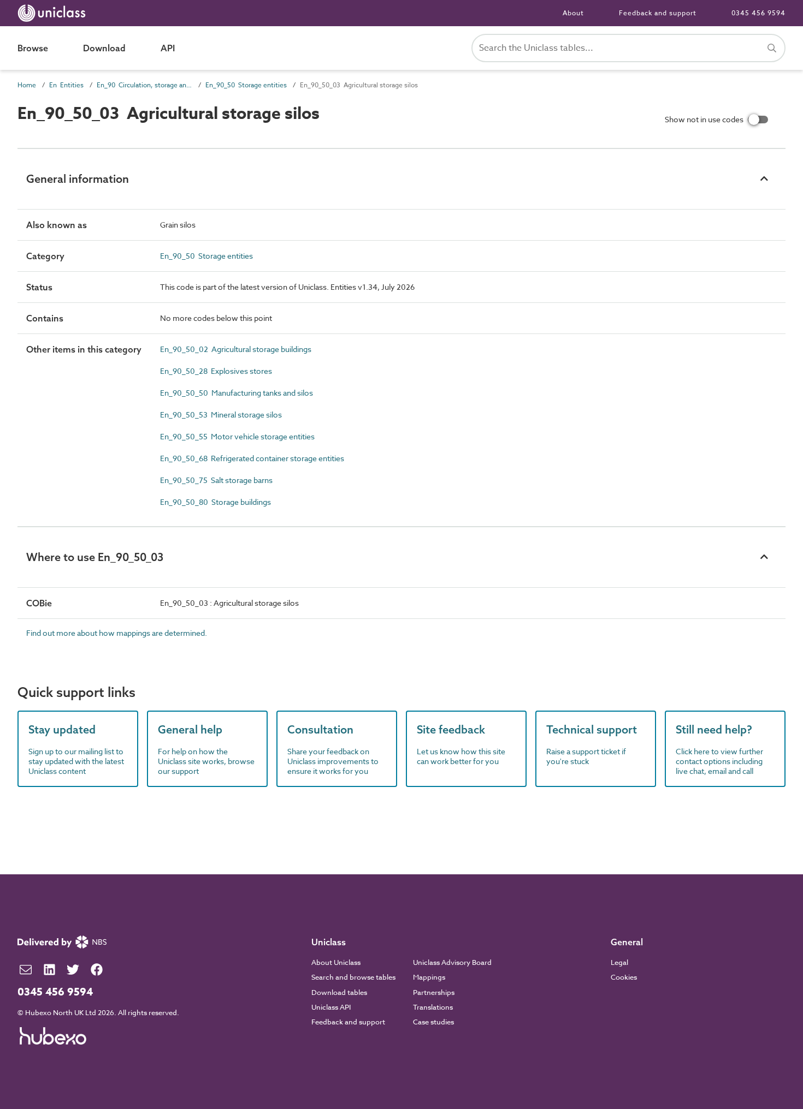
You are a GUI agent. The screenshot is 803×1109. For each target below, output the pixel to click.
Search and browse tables (353, 977)
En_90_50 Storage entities (246, 85)
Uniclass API (331, 1007)
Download (104, 48)
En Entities (66, 85)
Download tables (339, 992)
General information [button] (77, 179)
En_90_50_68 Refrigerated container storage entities (252, 458)
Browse (32, 48)
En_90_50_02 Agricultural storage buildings (235, 349)
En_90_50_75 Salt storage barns (216, 480)
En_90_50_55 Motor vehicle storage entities (237, 436)
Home (26, 85)
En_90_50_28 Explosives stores (216, 371)
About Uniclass (336, 962)
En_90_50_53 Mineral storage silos (221, 414)
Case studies (433, 1022)
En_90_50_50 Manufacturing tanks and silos (236, 392)
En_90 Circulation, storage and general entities (144, 85)
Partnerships (433, 992)
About (573, 12)
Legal (619, 962)
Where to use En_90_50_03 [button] (94, 557)
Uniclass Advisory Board (452, 962)
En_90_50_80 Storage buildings (215, 502)
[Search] (772, 48)
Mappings (429, 977)
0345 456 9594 (758, 12)
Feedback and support (657, 12)
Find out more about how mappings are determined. (116, 633)
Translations (433, 1007)
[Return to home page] (53, 13)
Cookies (624, 977)
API (168, 48)
